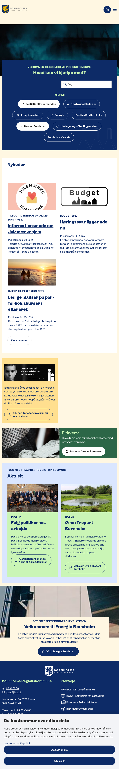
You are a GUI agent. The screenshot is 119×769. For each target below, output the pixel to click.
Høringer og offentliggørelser (79, 126)
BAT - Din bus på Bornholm (81, 689)
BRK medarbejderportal (79, 708)
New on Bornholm (34, 126)
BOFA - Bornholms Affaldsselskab (85, 695)
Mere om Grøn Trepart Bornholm (87, 567)
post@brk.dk (14, 692)
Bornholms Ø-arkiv (59, 137)
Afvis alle (59, 761)
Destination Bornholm (88, 115)
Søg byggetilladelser (83, 104)
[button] (116, 9)
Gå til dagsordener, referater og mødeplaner (33, 560)
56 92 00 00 (12, 688)
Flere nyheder (19, 340)
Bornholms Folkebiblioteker (81, 702)
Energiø (59, 115)
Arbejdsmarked (30, 115)
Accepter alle (59, 749)
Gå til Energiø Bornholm (60, 651)
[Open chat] (107, 9)
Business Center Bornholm (85, 451)
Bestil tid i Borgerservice (41, 104)
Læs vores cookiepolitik (17, 743)
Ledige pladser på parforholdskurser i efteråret (31, 303)
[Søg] (65, 84)
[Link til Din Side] (30, 390)
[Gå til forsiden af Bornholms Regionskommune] (49, 10)
